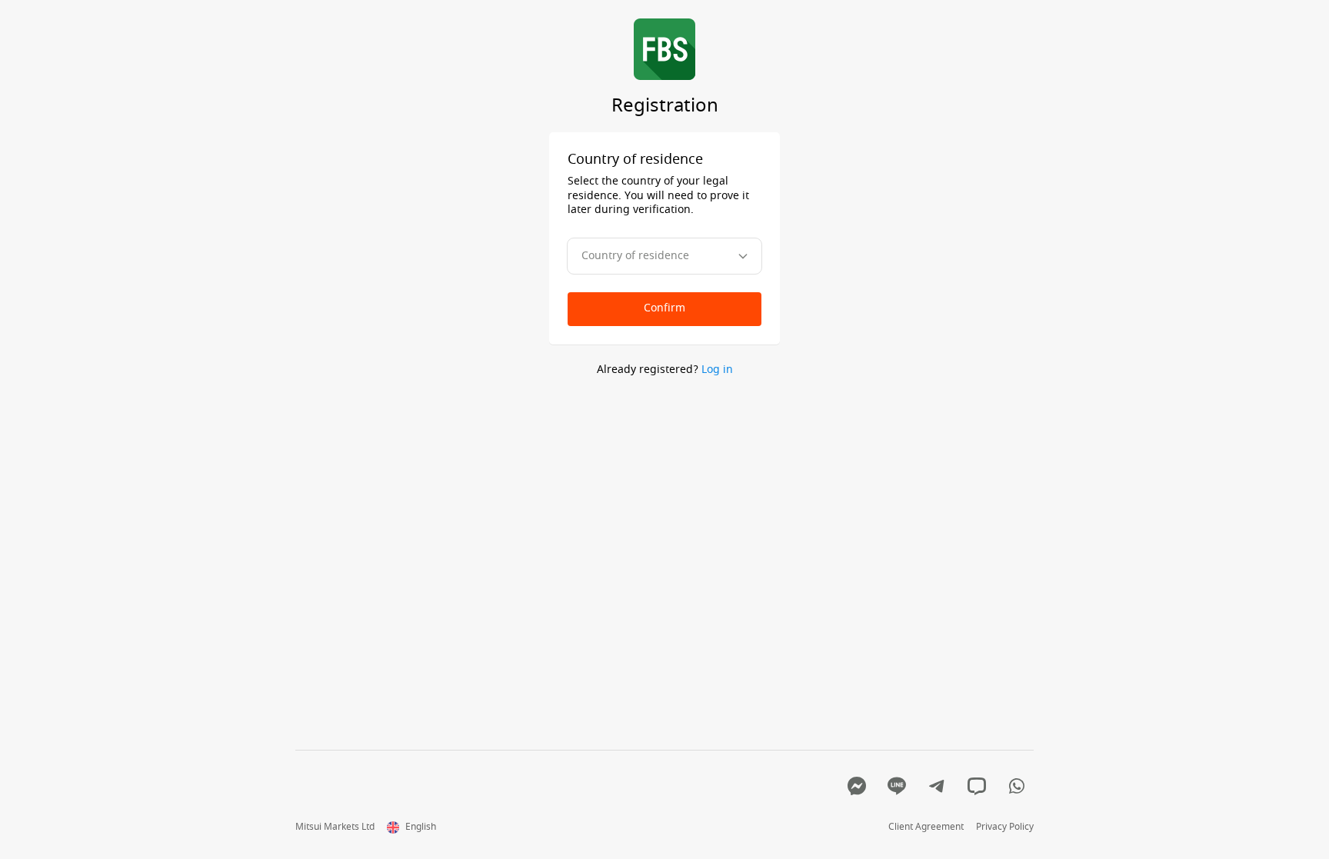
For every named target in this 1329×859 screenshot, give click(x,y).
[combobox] (664, 256)
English (420, 827)
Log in (717, 369)
